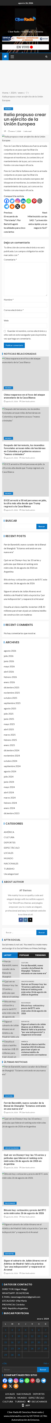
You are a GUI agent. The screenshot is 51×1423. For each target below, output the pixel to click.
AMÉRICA (9, 832)
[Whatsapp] (28, 200)
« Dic (4, 1363)
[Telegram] (6, 206)
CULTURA (9, 837)
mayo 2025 (9, 724)
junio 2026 (9, 661)
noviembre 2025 (12, 692)
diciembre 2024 (11, 750)
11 (25, 1336)
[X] (17, 206)
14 (45, 1336)
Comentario (10, 259)
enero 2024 (9, 808)
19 (32, 1342)
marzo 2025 (10, 734)
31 (19, 1354)
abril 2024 (9, 792)
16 (12, 1342)
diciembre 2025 (11, 687)
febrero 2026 (10, 677)
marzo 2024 (10, 797)
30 (12, 1354)
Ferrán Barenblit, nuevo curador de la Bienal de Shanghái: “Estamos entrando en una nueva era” (25, 548)
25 (25, 1348)
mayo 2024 (9, 787)
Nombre (9, 299)
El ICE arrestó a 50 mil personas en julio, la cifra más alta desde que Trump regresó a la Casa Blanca (25, 503)
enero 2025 (9, 745)
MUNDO (8, 109)
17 (19, 1342)
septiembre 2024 (12, 766)
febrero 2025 (10, 740)
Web (6, 320)
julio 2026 (8, 656)
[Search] (46, 56)
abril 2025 (9, 729)
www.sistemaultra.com (15, 1416)
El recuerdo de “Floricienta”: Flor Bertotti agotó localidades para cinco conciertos (14, 222)
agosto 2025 (10, 708)
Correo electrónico (14, 310)
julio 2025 (8, 713)
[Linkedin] (23, 200)
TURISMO (9, 868)
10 (19, 1336)
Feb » (46, 1363)
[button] (12, 56)
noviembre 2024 (12, 755)
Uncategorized (11, 874)
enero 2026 (9, 682)
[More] (23, 206)
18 (25, 1342)
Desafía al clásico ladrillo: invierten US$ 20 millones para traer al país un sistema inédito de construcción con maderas (25, 610)
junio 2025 (9, 718)
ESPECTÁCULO (12, 847)
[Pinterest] (34, 200)
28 (45, 1348)
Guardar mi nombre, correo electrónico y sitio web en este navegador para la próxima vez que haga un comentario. (25, 335)
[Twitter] (12, 200)
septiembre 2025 (12, 703)
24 (19, 1348)
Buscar (11, 520)
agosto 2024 (10, 771)
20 (39, 1342)
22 (5, 1348)
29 (5, 1354)
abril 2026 (9, 671)
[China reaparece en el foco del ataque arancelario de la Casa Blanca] (25, 373)
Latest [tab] (7, 955)
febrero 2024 (10, 802)
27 (39, 1348)
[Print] (12, 206)
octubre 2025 (10, 697)
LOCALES (8, 853)
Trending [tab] (40, 955)
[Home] (5, 56)
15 (5, 1342)
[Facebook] (6, 200)
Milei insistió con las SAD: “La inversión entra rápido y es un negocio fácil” (37, 220)
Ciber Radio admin (28, 401)
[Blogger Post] (39, 200)
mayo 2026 (9, 666)
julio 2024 (8, 776)
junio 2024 (9, 781)
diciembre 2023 (11, 813)
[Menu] (12, 56)
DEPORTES (9, 842)
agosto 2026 (10, 650)
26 (32, 1348)
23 (12, 1348)
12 (32, 1336)
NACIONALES (11, 863)
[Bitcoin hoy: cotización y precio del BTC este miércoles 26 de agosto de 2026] (11, 1008)
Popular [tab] (24, 955)
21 (45, 1342)
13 (39, 1336)
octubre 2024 (10, 761)
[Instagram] (17, 200)
